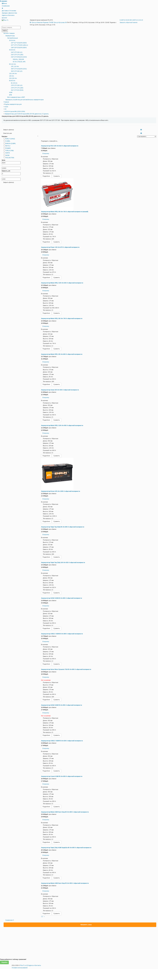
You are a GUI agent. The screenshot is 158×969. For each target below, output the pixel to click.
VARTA (7, 153)
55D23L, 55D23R (18, 59)
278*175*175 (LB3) (17, 88)
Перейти (4, 962)
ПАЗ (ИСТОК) (9, 158)
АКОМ (7, 155)
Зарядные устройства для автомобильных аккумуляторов (24, 99)
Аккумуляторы (10, 36)
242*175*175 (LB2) (17, 54)
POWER (8, 148)
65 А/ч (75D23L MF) (19, 62)
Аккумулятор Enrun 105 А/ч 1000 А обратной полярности (60, 491)
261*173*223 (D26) (17, 90)
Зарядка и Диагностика (9, 13)
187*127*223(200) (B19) (19, 43)
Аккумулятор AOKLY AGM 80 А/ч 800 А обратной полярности (62, 634)
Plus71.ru (23, 965)
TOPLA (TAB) (9, 150)
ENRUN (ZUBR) (10, 143)
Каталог (4, 18)
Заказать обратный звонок (128, 22)
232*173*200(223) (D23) (19, 57)
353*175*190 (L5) (16, 71)
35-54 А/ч (12, 40)
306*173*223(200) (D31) (19, 69)
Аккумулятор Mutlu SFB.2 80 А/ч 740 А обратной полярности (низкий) (64, 211)
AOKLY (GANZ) (10, 139)
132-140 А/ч (13, 73)
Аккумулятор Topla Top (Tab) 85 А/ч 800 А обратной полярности (62, 527)
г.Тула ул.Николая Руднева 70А (41, 22)
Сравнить (56, 176)
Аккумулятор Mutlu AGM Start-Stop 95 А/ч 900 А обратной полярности (65, 883)
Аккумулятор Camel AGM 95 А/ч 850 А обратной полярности (61, 776)
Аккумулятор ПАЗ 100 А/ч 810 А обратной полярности (59, 146)
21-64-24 (137, 20)
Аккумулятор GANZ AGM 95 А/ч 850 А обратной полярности (61, 705)
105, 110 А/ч (15, 66)
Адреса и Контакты (8, 15)
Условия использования (20, 968)
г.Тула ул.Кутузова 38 (60, 22)
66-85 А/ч (12, 80)
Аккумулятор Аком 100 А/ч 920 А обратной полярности (60, 390)
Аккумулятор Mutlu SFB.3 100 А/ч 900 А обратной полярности (62, 425)
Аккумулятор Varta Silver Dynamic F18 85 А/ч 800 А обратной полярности (66, 669)
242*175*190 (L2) (16, 52)
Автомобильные (12, 38)
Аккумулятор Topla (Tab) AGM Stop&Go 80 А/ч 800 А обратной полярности (66, 847)
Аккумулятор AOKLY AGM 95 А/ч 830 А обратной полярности (62, 741)
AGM (10, 92)
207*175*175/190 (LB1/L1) (19, 45)
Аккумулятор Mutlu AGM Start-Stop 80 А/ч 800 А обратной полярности (65, 812)
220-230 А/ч (13, 78)
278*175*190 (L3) (16, 85)
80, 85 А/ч (14, 83)
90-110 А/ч (12, 64)
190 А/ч (11, 76)
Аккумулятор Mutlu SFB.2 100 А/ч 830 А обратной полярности (62, 283)
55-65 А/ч (12, 50)
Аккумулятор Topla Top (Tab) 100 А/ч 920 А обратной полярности (63, 562)
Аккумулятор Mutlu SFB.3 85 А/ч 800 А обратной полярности (61, 354)
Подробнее (46, 176)
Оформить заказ (86, 924)
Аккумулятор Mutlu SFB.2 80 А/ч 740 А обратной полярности (61, 318)
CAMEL (7, 141)
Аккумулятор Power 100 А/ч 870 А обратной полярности (60, 247)
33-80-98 (126, 20)
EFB (10, 95)
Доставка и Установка (9, 10)
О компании (6, 6)
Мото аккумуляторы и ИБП (16, 97)
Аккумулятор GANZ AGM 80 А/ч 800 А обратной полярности (61, 598)
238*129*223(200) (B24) (19, 47)
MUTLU (7, 146)
